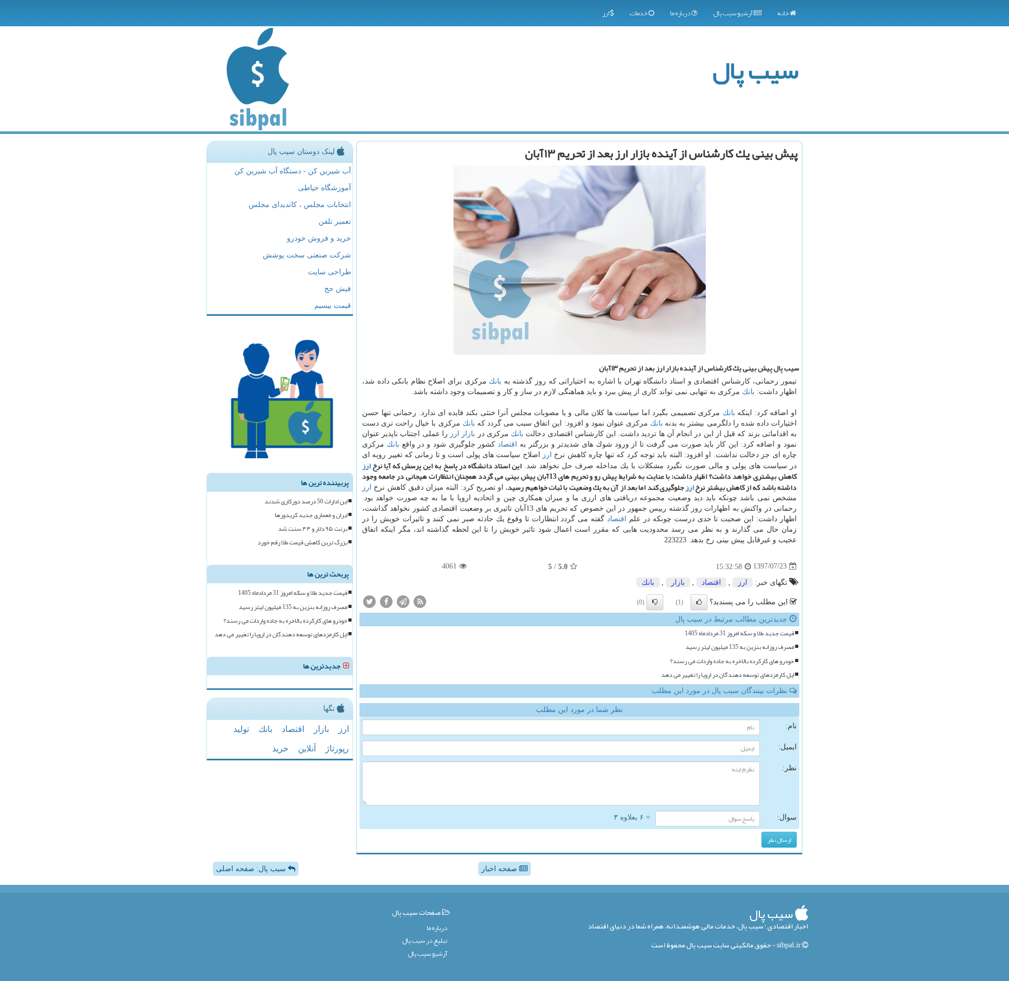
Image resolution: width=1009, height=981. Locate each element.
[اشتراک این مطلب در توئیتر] (369, 601)
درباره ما (681, 13)
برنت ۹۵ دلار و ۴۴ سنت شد (312, 529)
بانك (495, 381)
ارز (606, 13)
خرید (280, 748)
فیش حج (337, 289)
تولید (241, 729)
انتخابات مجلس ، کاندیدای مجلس (300, 205)
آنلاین (307, 748)
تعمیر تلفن (334, 221)
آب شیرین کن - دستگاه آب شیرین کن (292, 171)
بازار (468, 434)
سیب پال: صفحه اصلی (252, 869)
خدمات (639, 13)
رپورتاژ (337, 748)
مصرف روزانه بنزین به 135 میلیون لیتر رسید (739, 647)
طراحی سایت (329, 272)
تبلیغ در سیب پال (424, 941)
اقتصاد (507, 444)
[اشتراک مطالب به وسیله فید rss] (420, 601)
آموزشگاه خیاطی (324, 188)
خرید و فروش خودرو (319, 238)
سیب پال (755, 70)
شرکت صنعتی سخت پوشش (307, 255)
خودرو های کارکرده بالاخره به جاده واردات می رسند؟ (732, 661)
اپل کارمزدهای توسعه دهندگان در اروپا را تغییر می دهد (727, 675)
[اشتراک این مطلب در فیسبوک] (386, 601)
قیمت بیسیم (332, 305)
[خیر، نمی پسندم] (654, 602)
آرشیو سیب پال (733, 13)
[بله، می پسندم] (699, 602)
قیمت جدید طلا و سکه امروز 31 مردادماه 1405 (739, 633)
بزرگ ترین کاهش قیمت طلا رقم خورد (302, 542)
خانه (783, 13)
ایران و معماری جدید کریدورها (311, 515)
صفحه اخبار (500, 869)
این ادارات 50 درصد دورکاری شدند (305, 501)
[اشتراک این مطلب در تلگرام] (403, 601)
